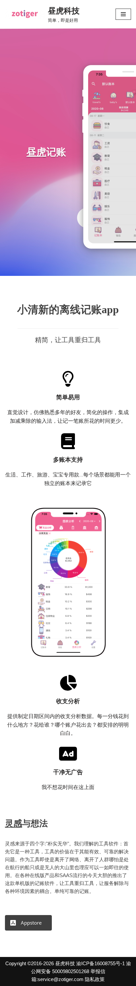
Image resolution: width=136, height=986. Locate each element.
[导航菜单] (123, 14)
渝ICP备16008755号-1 (100, 963)
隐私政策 (95, 979)
